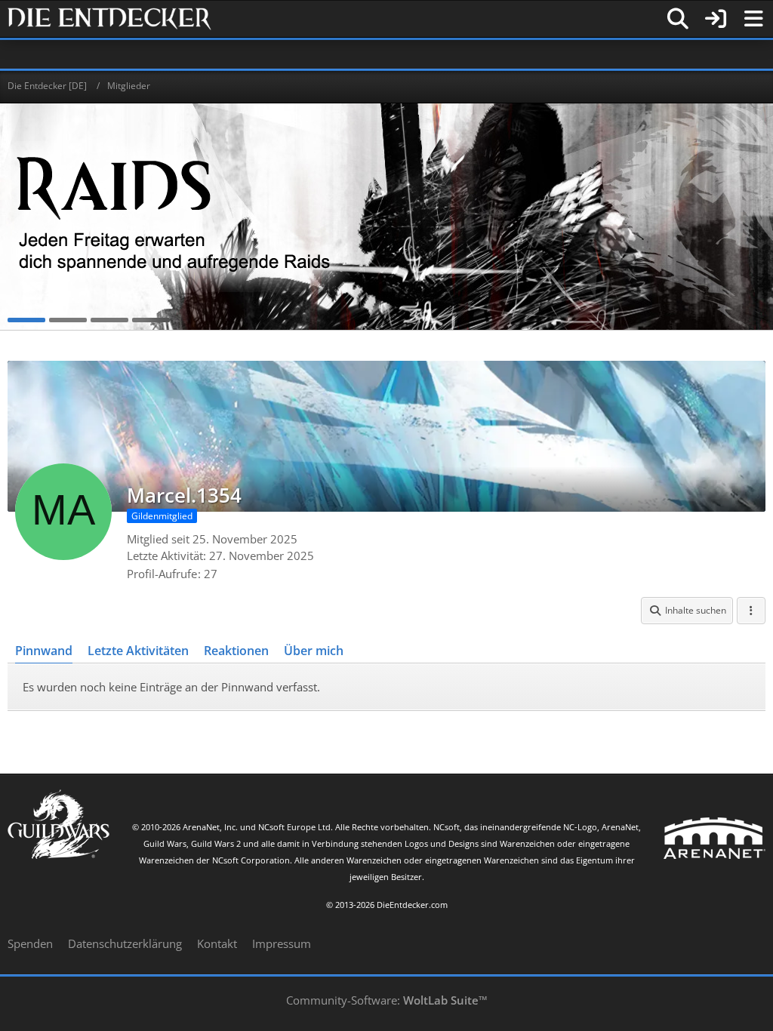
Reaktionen (236, 650)
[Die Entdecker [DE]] (109, 19)
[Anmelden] (716, 19)
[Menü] (753, 19)
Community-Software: (387, 1000)
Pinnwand (43, 650)
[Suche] (678, 19)
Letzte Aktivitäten (138, 650)
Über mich (313, 650)
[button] (687, 610)
